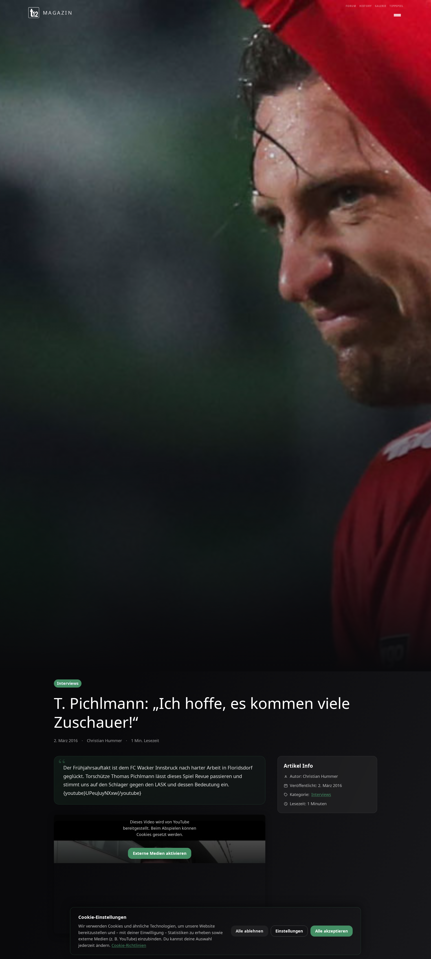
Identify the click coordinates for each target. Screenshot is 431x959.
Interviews (68, 683)
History (365, 6)
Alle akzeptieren (331, 931)
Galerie (380, 6)
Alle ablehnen (249, 931)
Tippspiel (396, 6)
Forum (351, 6)
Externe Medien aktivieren (160, 853)
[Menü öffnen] (397, 15)
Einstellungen (289, 931)
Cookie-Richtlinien (129, 945)
